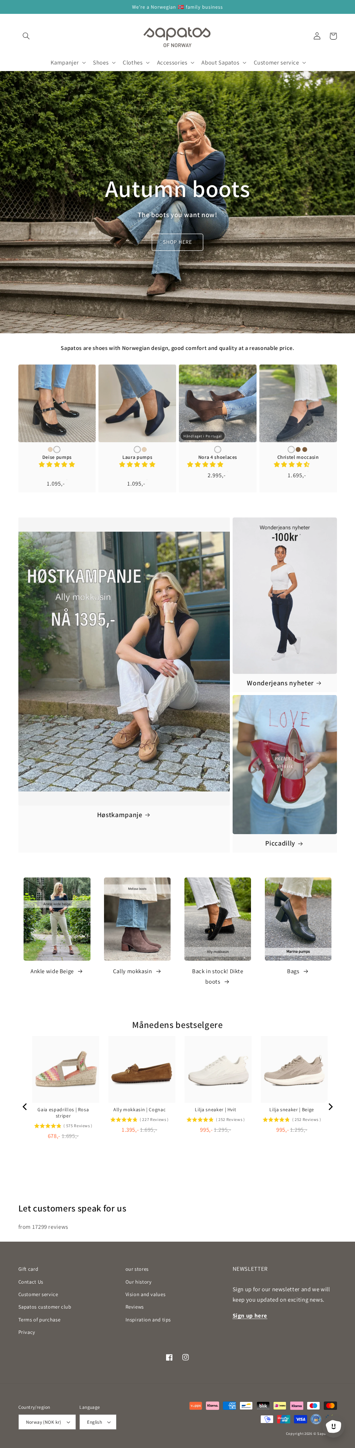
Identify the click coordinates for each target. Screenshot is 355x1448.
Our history (138, 1281)
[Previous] (25, 1107)
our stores (137, 1269)
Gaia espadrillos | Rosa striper (63, 1112)
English (94, 1422)
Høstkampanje (119, 815)
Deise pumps (57, 457)
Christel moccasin (298, 457)
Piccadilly (280, 843)
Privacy (26, 1332)
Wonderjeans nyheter (280, 683)
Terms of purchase (39, 1319)
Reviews (134, 1306)
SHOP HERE (177, 242)
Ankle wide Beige (52, 971)
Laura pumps (137, 457)
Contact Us (30, 1281)
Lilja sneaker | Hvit (215, 1109)
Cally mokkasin (132, 971)
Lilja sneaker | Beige (291, 1109)
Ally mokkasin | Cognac (139, 1109)
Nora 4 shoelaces (217, 457)
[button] (26, 36)
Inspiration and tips (148, 1319)
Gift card (28, 1269)
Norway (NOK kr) (43, 1422)
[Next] (330, 1107)
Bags (293, 971)
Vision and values (145, 1294)
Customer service (38, 1294)
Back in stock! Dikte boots (217, 976)
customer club (44, 1306)
